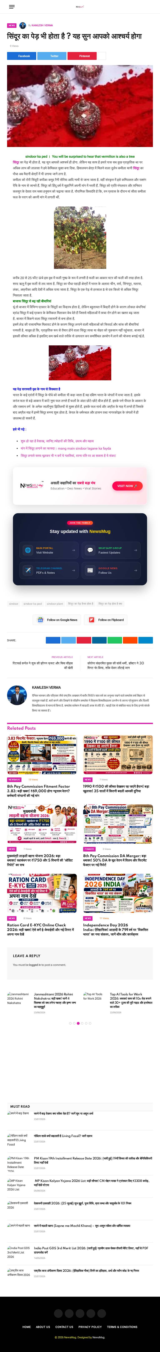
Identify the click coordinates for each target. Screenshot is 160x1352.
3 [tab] (78, 1023)
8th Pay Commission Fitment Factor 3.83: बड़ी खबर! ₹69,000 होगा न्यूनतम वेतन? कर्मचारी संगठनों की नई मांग (38, 791)
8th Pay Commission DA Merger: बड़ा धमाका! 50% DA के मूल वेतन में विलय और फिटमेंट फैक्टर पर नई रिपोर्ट (115, 860)
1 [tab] (70, 1023)
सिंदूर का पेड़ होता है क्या (110, 603)
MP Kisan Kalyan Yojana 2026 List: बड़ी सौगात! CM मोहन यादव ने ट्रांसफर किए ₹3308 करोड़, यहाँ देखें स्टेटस (91, 1183)
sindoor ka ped (33, 603)
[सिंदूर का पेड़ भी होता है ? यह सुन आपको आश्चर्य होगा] (80, 106)
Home (26, 1327)
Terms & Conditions (122, 1327)
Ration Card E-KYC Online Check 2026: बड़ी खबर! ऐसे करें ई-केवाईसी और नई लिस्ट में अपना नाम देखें (40, 929)
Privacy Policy (90, 1327)
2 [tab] (74, 1023)
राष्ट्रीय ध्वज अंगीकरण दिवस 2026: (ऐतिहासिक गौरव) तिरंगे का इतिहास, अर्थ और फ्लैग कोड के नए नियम (86, 1271)
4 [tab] (82, 1023)
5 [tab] (86, 1023)
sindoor (13, 603)
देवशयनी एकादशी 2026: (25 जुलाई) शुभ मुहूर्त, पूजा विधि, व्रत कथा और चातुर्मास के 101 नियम (82, 1203)
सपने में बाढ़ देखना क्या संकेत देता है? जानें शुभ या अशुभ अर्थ (63, 1113)
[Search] (149, 6)
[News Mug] (80, 7)
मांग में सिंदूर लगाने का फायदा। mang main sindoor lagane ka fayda (66, 448)
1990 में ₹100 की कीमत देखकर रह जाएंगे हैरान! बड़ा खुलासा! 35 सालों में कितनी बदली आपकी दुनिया (116, 789)
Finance (89, 849)
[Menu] (12, 6)
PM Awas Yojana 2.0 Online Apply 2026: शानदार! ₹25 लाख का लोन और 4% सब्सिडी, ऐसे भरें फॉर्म (55, 999)
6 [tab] (90, 1023)
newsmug (14, 780)
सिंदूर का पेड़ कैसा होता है (80, 603)
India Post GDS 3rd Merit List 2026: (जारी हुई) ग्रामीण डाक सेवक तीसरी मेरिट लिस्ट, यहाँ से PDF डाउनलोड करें (91, 1250)
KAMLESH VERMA (42, 25)
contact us (64, 1327)
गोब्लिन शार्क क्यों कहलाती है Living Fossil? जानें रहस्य (63, 1136)
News (12, 25)
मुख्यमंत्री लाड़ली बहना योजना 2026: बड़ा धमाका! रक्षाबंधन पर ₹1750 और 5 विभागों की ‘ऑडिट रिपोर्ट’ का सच (40, 860)
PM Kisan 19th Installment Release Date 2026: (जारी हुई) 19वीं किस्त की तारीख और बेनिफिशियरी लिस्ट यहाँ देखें (93, 1160)
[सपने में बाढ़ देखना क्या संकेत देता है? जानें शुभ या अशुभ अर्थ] (18, 1119)
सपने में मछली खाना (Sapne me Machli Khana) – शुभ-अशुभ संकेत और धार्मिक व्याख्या (82, 1226)
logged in (35, 964)
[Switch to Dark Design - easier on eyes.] (142, 7)
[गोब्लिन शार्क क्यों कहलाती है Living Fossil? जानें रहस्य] (18, 1141)
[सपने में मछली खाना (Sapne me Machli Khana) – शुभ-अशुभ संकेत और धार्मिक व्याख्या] (18, 1231)
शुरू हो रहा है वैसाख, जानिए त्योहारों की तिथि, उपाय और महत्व (57, 441)
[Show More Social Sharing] (102, 56)
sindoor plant (55, 603)
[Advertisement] (80, 1064)
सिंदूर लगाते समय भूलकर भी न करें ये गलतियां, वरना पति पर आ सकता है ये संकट (68, 456)
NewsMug (98, 1337)
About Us (43, 1327)
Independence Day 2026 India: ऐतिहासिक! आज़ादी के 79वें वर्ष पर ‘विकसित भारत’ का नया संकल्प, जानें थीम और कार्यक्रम (115, 929)
